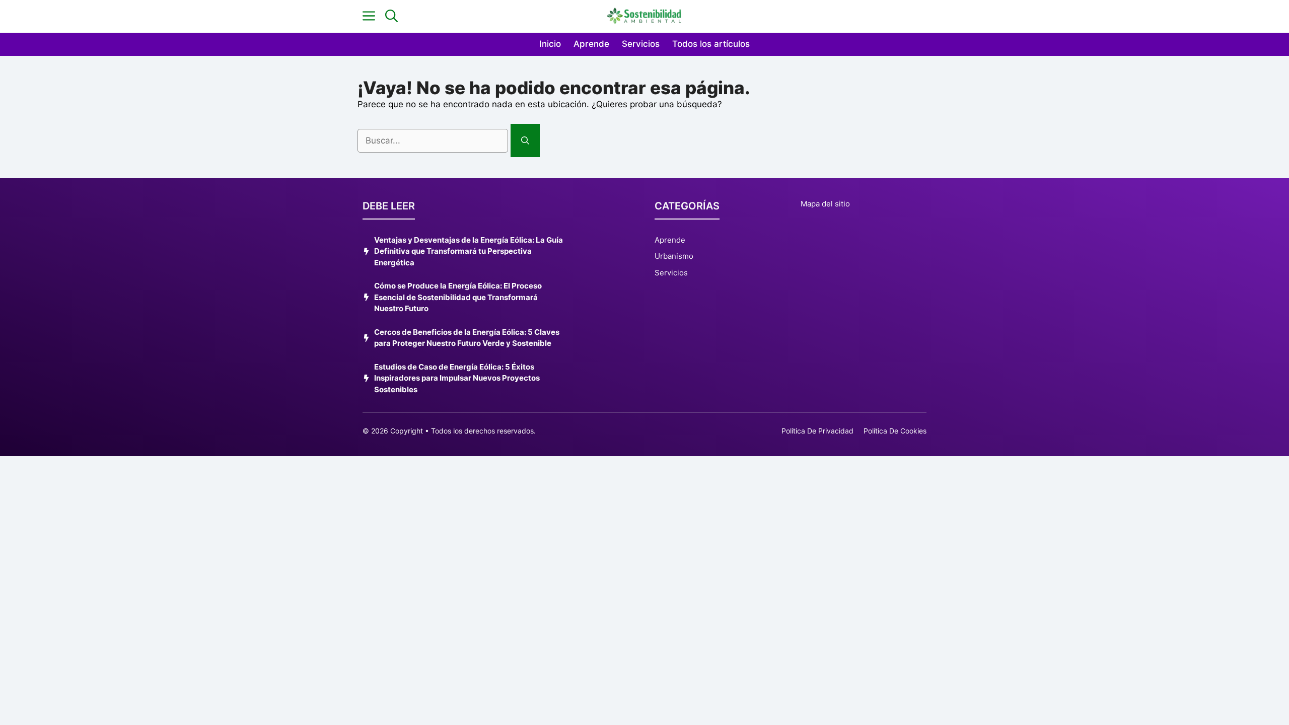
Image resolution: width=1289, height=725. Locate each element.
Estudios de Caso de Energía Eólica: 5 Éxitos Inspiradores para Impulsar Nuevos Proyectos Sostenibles (457, 378)
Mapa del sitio (825, 203)
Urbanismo (674, 256)
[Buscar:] (434, 140)
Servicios (641, 44)
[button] (391, 16)
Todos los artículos (711, 44)
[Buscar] (525, 140)
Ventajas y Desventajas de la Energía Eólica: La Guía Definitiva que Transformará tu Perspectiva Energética (468, 251)
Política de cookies (895, 430)
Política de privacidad (817, 430)
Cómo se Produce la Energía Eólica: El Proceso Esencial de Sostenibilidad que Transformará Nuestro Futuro (458, 297)
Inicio (550, 44)
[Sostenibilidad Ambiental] (644, 16)
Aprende (591, 44)
